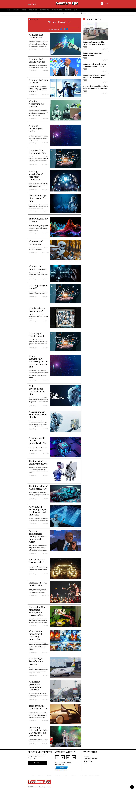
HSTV (77, 13)
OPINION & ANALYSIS (44, 10)
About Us (32, 776)
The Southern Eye (88, 762)
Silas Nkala (86, 71)
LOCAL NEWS (16, 10)
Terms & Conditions (94, 776)
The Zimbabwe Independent (53, 13)
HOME (8, 10)
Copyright (65, 776)
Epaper (83, 13)
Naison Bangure (33, 49)
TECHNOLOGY (68, 10)
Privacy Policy (82, 776)
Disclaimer (73, 776)
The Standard (67, 13)
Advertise (49, 776)
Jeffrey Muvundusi (88, 49)
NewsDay (40, 13)
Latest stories (93, 19)
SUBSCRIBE (37, 763)
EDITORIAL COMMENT (57, 10)
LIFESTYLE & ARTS (33, 10)
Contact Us (41, 776)
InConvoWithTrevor (95, 13)
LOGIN (106, 3)
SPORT (75, 10)
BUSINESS (24, 10)
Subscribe (57, 776)
